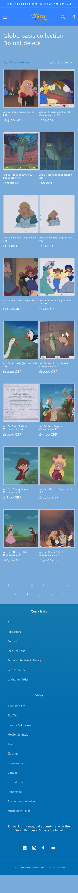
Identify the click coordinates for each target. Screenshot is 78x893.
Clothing (13, 753)
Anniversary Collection (22, 801)
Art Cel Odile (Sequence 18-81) (19, 113)
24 (50, 594)
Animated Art (16, 706)
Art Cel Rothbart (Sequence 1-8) (20, 302)
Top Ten (13, 715)
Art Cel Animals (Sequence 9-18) (20, 365)
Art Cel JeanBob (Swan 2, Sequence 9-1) (17, 176)
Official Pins (15, 782)
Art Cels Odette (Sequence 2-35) (56, 491)
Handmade (15, 791)
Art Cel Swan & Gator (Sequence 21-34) (15, 428)
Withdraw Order (18, 679)
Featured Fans (16, 650)
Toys (10, 744)
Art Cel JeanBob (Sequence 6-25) (56, 176)
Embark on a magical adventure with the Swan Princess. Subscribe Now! (39, 828)
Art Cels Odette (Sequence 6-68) (56, 239)
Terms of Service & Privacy (25, 660)
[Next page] (62, 594)
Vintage (13, 772)
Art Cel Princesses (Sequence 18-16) (56, 302)
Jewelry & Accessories (22, 725)
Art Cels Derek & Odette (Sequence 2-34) (17, 553)
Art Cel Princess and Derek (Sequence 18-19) (55, 113)
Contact (12, 641)
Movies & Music (18, 734)
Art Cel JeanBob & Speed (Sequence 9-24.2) (53, 365)
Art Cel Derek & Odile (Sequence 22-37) (51, 553)
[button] (5, 17)
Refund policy (16, 670)
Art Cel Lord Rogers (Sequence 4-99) (50, 428)
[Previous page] (8, 585)
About (11, 622)
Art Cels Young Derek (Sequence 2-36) (15, 491)
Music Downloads (19, 810)
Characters (14, 631)
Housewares (15, 763)
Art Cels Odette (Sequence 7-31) (20, 239)
